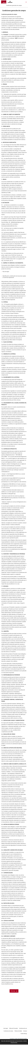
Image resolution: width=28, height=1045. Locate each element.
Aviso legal (5, 1028)
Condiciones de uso (23, 1028)
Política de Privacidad (13, 1028)
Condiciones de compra (8, 1031)
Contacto (25, 1031)
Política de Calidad (18, 1031)
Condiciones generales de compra (14, 5)
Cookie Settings (24, 1033)
